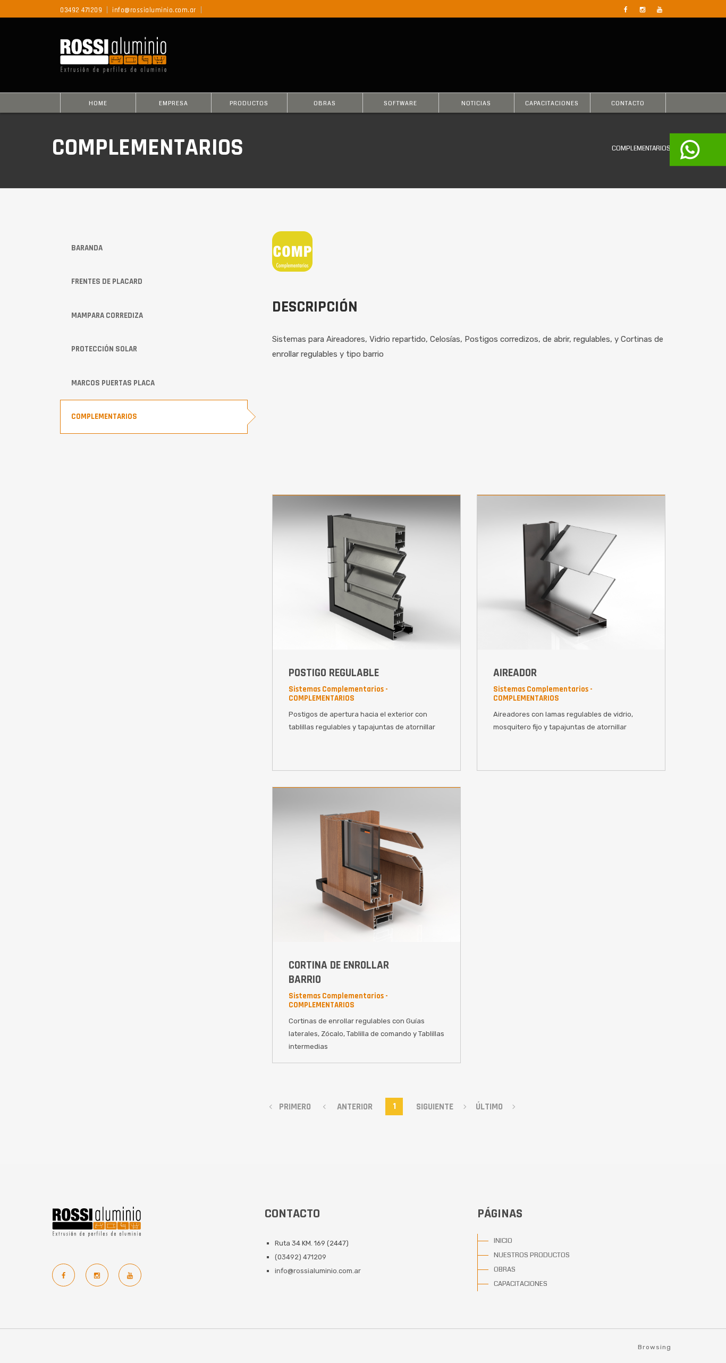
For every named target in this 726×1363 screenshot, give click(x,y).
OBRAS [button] (325, 103)
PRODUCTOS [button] (249, 103)
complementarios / (643, 148)
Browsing (654, 1347)
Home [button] (98, 103)
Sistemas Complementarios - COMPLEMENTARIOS (338, 693)
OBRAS (505, 1269)
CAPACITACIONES (552, 103)
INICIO (503, 1241)
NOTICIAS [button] (476, 103)
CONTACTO (628, 103)
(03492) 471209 (300, 1257)
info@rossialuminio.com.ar (154, 10)
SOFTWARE (400, 103)
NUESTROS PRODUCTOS (532, 1255)
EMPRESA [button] (173, 103)
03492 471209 (81, 10)
